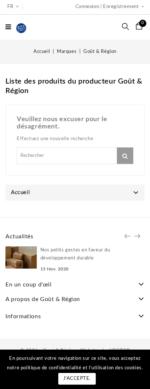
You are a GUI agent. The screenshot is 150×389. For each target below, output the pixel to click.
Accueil (20, 192)
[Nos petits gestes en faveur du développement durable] (21, 257)
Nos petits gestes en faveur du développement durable (75, 254)
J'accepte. (77, 378)
